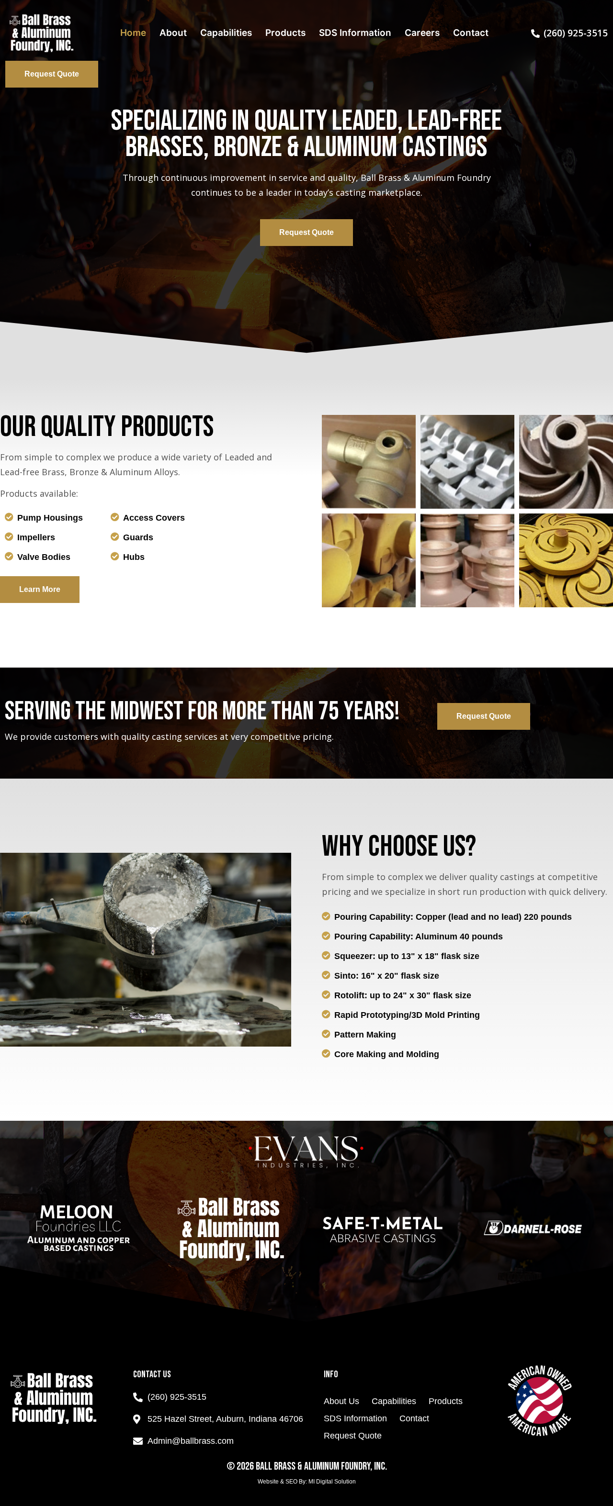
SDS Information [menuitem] (355, 32)
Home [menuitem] (133, 32)
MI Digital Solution (332, 1481)
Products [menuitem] (285, 32)
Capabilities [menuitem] (226, 32)
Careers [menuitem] (422, 32)
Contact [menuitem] (470, 32)
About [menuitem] (173, 32)
